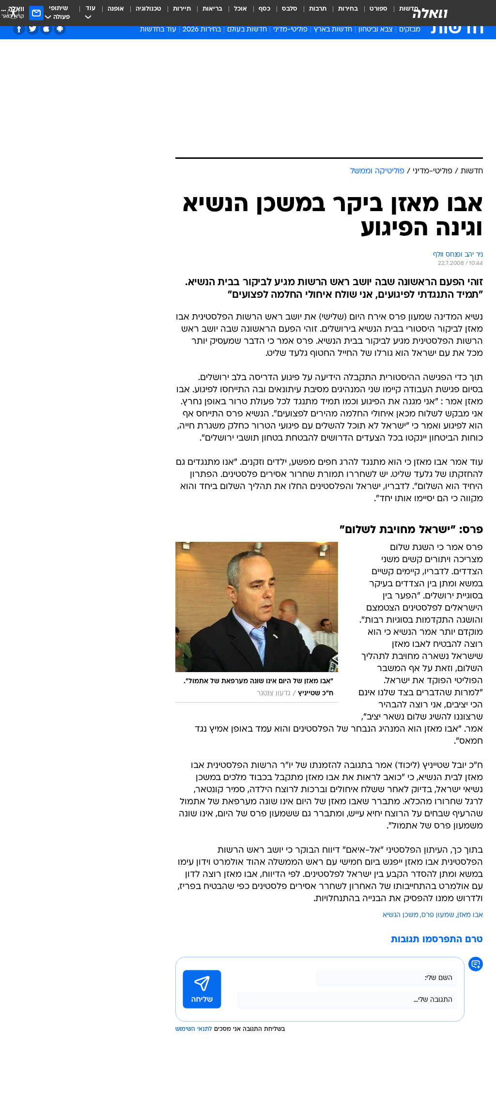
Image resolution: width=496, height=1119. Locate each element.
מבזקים (409, 30)
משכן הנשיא (400, 915)
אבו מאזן (470, 915)
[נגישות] (13, 13)
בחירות (348, 9)
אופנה (116, 9)
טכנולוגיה (148, 9)
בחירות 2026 (202, 30)
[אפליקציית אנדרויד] (60, 29)
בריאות (212, 9)
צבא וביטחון (375, 30)
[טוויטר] (33, 29)
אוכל (240, 9)
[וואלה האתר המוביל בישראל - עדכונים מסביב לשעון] (430, 13)
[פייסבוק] (19, 29)
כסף (264, 9)
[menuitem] (373, 13)
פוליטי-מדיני (290, 30)
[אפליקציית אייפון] (46, 29)
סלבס (289, 9)
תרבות (317, 9)
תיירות (182, 9)
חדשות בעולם (247, 30)
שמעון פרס (437, 915)
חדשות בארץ (333, 30)
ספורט (379, 9)
